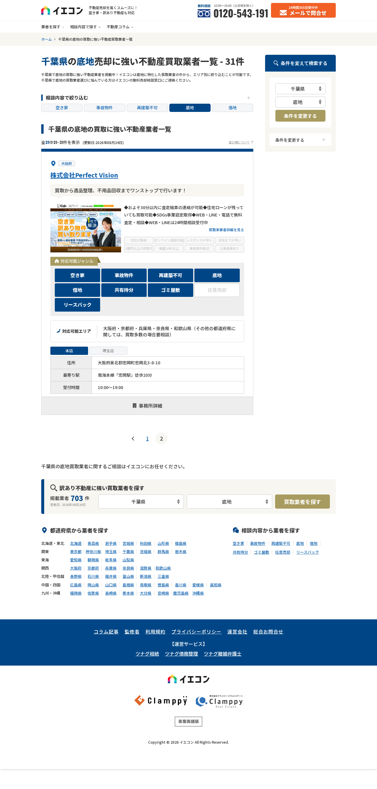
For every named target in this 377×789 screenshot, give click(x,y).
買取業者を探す (302, 501)
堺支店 (108, 350)
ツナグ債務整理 (181, 653)
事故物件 (104, 107)
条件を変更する (300, 115)
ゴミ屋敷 (261, 552)
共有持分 (240, 552)
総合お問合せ (268, 631)
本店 (69, 350)
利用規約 (155, 631)
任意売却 (282, 552)
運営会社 (237, 631)
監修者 (132, 631)
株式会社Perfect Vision (84, 175)
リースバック (307, 552)
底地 (190, 107)
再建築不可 (147, 107)
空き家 (62, 107)
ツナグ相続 (147, 653)
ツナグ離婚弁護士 (223, 653)
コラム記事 (106, 631)
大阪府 (66, 163)
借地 (233, 107)
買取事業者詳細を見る (226, 229)
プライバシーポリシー (196, 631)
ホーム (46, 39)
